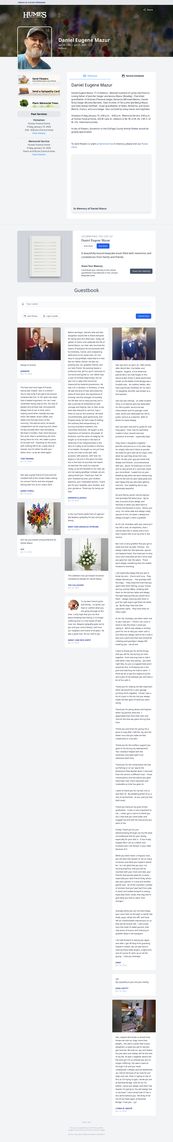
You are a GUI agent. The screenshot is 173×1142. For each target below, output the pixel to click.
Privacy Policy (79, 1130)
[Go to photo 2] (133, 1030)
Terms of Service (94, 1130)
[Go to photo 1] (131, 1030)
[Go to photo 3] (134, 1030)
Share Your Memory (141, 271)
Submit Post (143, 316)
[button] (39, 344)
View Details (39, 133)
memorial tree (106, 143)
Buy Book (103, 246)
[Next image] (153, 1016)
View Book (88, 246)
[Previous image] (115, 1016)
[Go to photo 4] (136, 1030)
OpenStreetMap (89, 1134)
